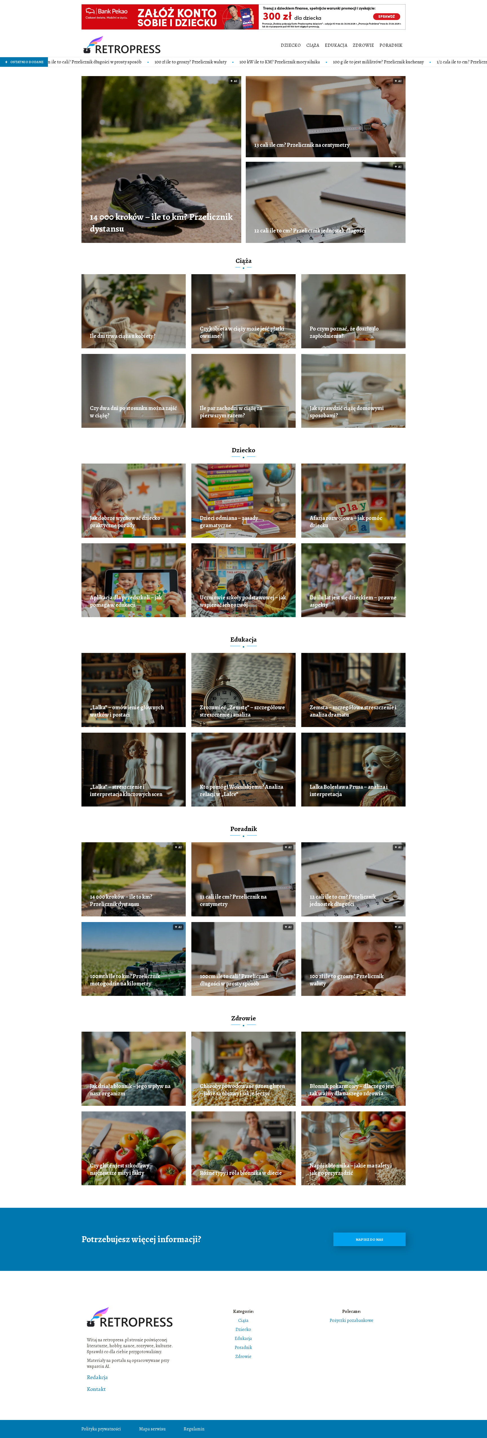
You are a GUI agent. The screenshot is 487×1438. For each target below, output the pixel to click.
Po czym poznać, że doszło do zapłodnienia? (344, 332)
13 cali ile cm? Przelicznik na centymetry (301, 145)
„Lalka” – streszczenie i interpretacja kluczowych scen (126, 790)
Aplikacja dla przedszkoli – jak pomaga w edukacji (126, 601)
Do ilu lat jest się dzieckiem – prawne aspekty (353, 601)
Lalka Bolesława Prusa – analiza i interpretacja (349, 790)
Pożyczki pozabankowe (351, 1320)
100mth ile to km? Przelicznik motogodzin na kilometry (125, 980)
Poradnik (391, 45)
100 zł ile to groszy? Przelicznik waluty (94, 62)
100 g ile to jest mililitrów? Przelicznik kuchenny (281, 62)
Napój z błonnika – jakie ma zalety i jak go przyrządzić (351, 1169)
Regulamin (194, 1429)
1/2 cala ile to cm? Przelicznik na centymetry (381, 62)
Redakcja (97, 1377)
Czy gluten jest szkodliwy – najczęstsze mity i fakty (121, 1169)
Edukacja (336, 45)
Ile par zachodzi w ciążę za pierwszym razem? (231, 412)
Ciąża (312, 45)
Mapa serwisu (152, 1429)
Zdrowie (363, 45)
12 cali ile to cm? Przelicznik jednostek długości (310, 230)
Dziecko (291, 45)
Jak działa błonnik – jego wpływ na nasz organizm (130, 1090)
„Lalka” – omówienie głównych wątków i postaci (127, 711)
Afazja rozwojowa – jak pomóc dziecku (346, 522)
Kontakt (96, 1389)
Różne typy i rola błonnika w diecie (241, 1173)
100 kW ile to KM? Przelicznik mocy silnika (183, 62)
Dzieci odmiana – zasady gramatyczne (229, 522)
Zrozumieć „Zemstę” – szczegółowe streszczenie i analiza (242, 711)
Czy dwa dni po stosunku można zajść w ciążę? (133, 412)
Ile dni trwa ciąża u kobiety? (122, 336)
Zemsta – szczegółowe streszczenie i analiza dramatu (353, 711)
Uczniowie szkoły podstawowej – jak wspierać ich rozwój (243, 601)
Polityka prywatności (101, 1429)
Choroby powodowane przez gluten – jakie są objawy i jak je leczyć (242, 1090)
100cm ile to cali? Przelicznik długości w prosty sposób (234, 980)
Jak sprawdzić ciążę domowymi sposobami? (347, 412)
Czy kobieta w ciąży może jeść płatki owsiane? (242, 332)
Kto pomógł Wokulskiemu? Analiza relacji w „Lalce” (241, 790)
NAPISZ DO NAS (369, 1239)
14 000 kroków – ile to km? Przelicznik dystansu (161, 222)
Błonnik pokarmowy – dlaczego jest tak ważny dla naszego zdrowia (352, 1090)
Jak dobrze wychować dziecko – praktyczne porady (127, 522)
